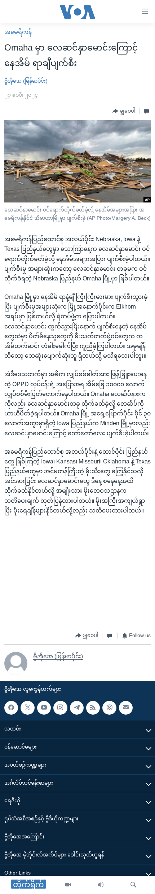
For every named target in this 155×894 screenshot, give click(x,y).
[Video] (68, 885)
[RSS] (93, 708)
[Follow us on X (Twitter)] (27, 708)
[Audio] (100, 885)
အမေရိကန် (18, 32)
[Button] (124, 111)
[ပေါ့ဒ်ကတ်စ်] (109, 708)
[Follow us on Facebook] (11, 708)
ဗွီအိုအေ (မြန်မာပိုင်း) (26, 81)
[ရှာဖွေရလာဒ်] (133, 885)
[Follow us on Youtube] (44, 708)
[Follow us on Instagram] (60, 708)
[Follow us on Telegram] (77, 708)
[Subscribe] (126, 708)
